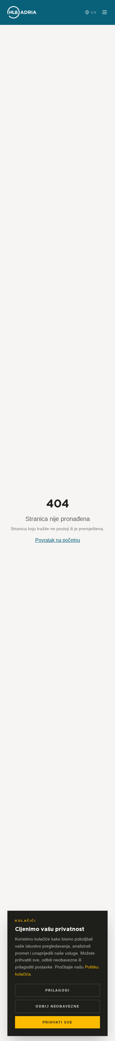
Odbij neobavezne (58, 1006)
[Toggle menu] (104, 12)
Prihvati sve (57, 1022)
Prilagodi (57, 990)
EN (94, 12)
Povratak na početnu (57, 540)
